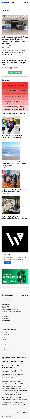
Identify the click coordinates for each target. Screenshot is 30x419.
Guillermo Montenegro (13, 392)
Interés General (5, 334)
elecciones (18, 388)
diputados (10, 386)
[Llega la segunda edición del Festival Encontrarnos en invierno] (11, 179)
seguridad (17, 402)
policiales (24, 399)
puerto (9, 402)
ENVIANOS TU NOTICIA (15, 72)
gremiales (25, 390)
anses (6, 381)
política (5, 402)
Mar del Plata (5, 332)
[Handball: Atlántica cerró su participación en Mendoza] (11, 124)
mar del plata (8, 397)
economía (17, 386)
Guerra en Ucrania (5, 392)
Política (3, 347)
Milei (16, 397)
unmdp (23, 404)
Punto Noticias (8, 46)
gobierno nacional (18, 390)
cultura (21, 383)
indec (19, 392)
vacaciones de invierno (9, 406)
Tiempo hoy (11, 404)
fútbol (11, 390)
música (19, 397)
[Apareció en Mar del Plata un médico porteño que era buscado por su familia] (11, 151)
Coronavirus (14, 383)
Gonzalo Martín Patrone (10, 67)
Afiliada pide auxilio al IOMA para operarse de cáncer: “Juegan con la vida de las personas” (15, 40)
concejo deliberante (6, 383)
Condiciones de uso (6, 320)
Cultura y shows (6, 352)
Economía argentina (5, 388)
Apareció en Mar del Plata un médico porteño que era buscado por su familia (14, 163)
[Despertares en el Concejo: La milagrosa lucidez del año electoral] (11, 205)
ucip (21, 404)
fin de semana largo (5, 390)
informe (26, 392)
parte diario (15, 399)
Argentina (10, 381)
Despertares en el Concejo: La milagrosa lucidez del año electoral (14, 217)
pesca (20, 399)
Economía (4, 344)
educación (12, 388)
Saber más (7, 262)
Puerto (3, 349)
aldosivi (3, 381)
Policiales (4, 339)
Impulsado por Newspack (7, 416)
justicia (19, 394)
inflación (22, 392)
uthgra (3, 406)
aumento (14, 381)
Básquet (18, 381)
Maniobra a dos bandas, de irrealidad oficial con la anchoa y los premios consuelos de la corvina (12, 376)
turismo (16, 404)
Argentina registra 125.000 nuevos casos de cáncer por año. (14, 62)
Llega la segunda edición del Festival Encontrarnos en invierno (15, 191)
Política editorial (5, 318)
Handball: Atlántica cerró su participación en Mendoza (12, 136)
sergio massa (22, 402)
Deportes (4, 342)
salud (13, 402)
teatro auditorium (5, 404)
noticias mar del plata (7, 399)
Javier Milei (15, 394)
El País (3, 337)
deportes (5, 386)
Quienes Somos (5, 316)
